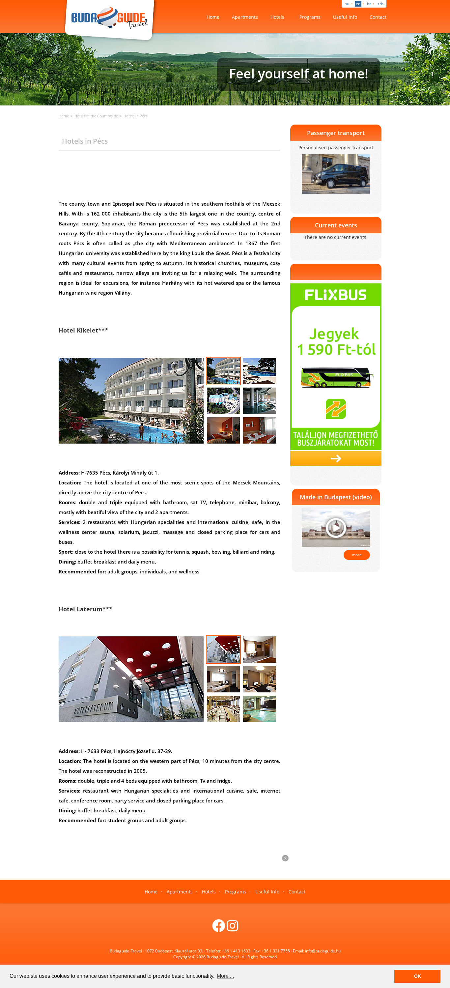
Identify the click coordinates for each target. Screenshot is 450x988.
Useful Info (345, 17)
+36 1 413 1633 (236, 951)
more (357, 555)
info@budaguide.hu (323, 951)
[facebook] (218, 929)
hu (347, 4)
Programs (310, 17)
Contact (378, 17)
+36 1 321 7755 (276, 951)
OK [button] (417, 976)
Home (213, 17)
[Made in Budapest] (336, 527)
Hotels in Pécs (135, 115)
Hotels (277, 17)
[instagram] (232, 929)
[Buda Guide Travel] (111, 21)
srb (380, 4)
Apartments (245, 17)
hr (369, 4)
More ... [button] (225, 976)
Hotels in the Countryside (96, 115)
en (358, 4)
